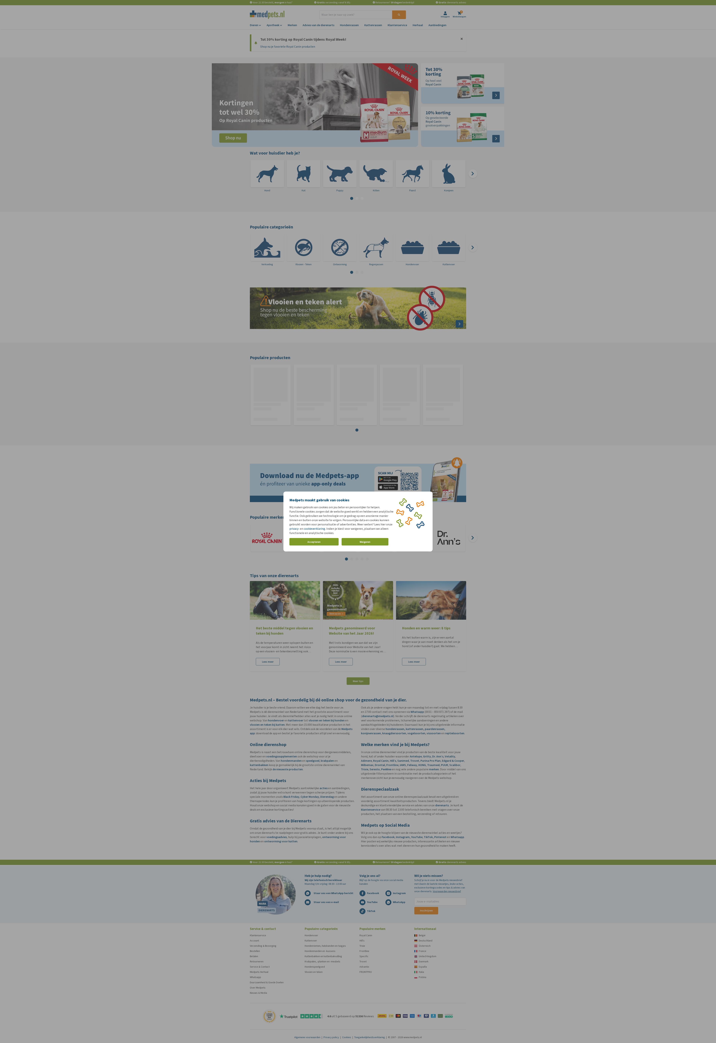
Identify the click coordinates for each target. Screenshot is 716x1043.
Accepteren (314, 542)
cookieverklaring (314, 529)
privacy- (294, 529)
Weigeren (365, 542)
